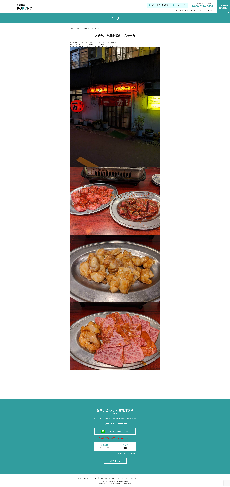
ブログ (201, 11)
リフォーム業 (103, 478)
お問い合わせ (115, 461)
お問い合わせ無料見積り (223, 7)
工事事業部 (94, 478)
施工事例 (194, 11)
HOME (175, 11)
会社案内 (209, 11)
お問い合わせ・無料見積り (129, 478)
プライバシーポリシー (145, 478)
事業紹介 (183, 11)
